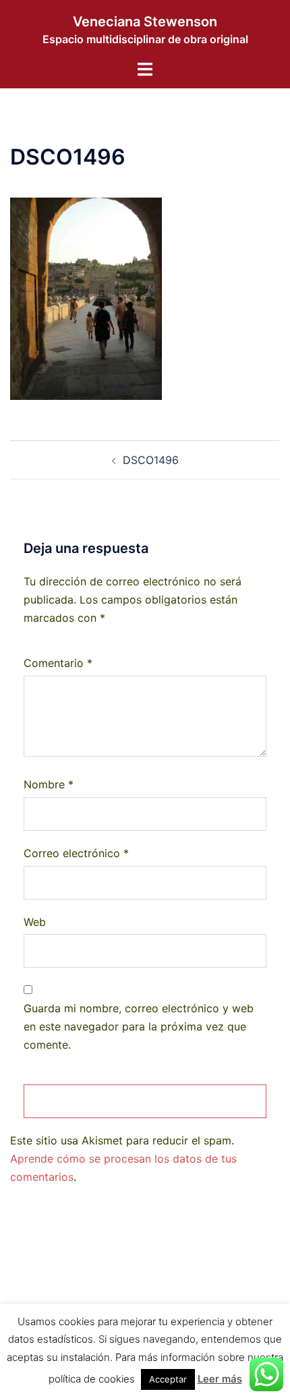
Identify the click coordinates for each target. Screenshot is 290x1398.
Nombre (49, 784)
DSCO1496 (151, 460)
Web (35, 922)
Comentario (58, 663)
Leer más (220, 1378)
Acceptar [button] (168, 1379)
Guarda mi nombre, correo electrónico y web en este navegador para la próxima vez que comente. (139, 1026)
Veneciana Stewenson (145, 21)
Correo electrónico (76, 853)
